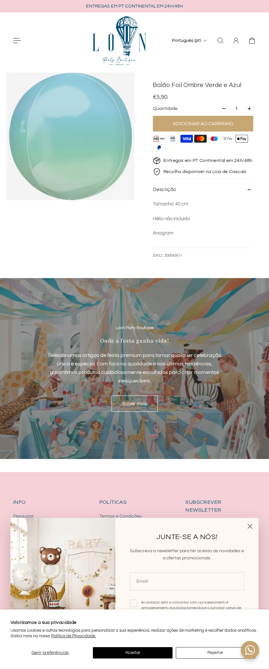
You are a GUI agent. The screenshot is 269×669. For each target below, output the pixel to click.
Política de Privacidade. (73, 636)
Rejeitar (215, 652)
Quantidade (165, 108)
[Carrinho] (252, 40)
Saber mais (134, 403)
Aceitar (132, 652)
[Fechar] (250, 526)
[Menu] (17, 40)
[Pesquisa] (220, 40)
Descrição (164, 189)
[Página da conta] (236, 40)
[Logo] (119, 40)
